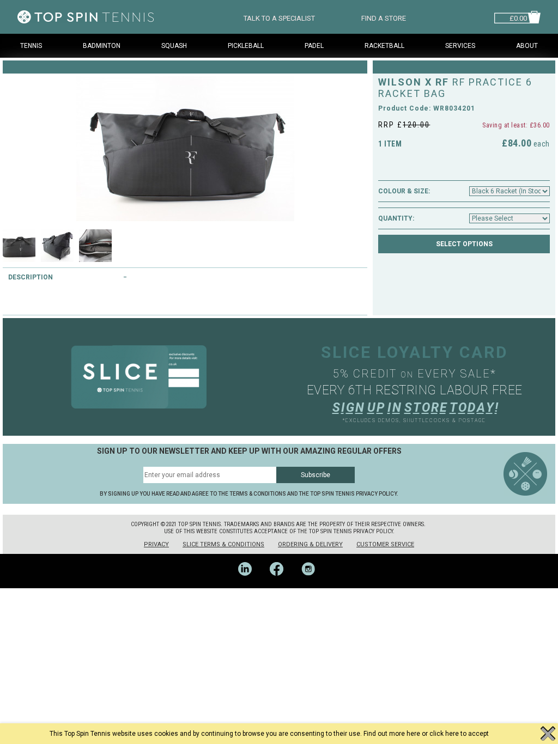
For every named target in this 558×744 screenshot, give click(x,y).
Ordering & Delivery (310, 544)
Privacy (156, 544)
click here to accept (459, 733)
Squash (174, 46)
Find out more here (391, 733)
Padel (314, 46)
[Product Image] (185, 149)
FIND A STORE (383, 17)
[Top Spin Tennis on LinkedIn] (248, 584)
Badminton (101, 46)
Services (460, 46)
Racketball (384, 46)
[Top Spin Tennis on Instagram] (311, 584)
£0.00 (518, 17)
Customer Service (385, 544)
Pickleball (246, 46)
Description (30, 277)
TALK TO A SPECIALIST (279, 17)
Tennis (31, 46)
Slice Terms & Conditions (223, 544)
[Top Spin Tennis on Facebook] (280, 584)
